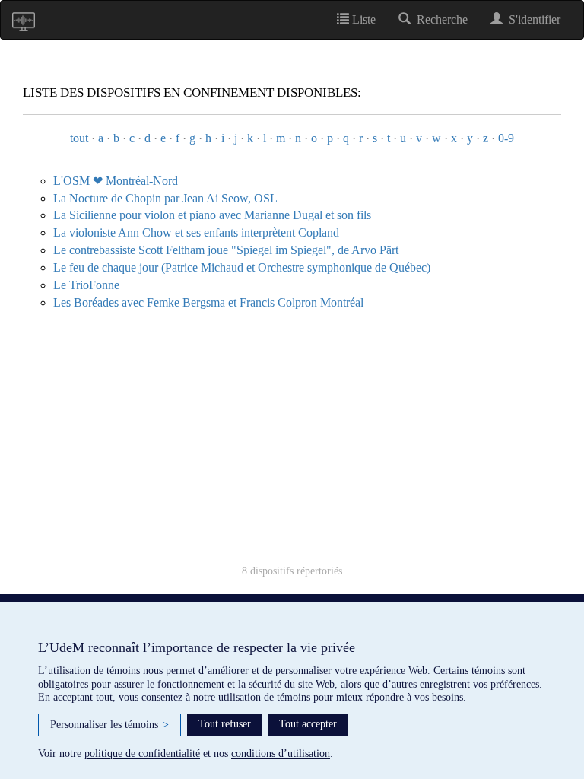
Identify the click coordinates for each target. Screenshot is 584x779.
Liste (362, 19)
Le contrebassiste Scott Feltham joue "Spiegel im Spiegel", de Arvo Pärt (225, 249)
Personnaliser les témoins (109, 724)
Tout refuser (224, 724)
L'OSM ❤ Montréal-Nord (115, 180)
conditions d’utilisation (280, 753)
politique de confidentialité (142, 753)
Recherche (439, 19)
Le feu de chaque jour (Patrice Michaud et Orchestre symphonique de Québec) (241, 267)
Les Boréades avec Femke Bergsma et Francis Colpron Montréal (208, 302)
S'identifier (531, 19)
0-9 (506, 138)
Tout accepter (308, 724)
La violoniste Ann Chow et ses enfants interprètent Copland (196, 232)
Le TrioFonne (86, 284)
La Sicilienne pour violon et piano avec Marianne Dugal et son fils (212, 214)
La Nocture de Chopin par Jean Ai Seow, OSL (165, 198)
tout (79, 138)
